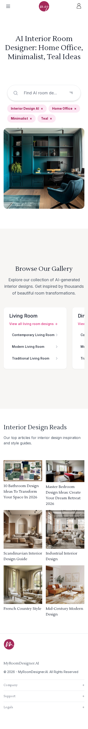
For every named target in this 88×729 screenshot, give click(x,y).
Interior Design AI (27, 108)
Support (44, 696)
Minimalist (21, 118)
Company (44, 685)
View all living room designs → (33, 324)
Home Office (64, 108)
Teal (46, 118)
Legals (44, 707)
